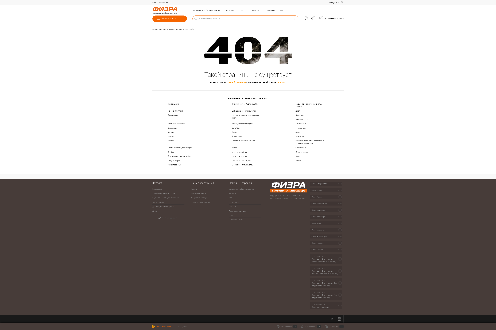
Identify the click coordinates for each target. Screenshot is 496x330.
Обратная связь (163, 326)
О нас (231, 215)
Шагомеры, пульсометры (242, 165)
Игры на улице (302, 152)
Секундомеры (174, 161)
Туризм (235, 148)
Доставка (271, 10)
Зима (298, 132)
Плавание (300, 136)
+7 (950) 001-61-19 (318, 256)
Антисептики (301, 124)
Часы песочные (174, 165)
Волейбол (236, 128)
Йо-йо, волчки (237, 136)
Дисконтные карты (236, 220)
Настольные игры (239, 156)
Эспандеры (173, 115)
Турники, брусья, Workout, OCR (245, 104)
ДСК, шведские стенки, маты (244, 111)
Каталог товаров (170, 19)
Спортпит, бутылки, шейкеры (244, 141)
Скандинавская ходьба (241, 161)
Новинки (194, 189)
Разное (171, 141)
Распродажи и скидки (199, 198)
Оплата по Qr (255, 10)
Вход (154, 3)
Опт (242, 10)
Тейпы (298, 161)
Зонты (171, 136)
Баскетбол (300, 115)
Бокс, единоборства (176, 124)
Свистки (299, 156)
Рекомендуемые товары (200, 202)
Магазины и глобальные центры (206, 10)
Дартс (298, 111)
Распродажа (173, 104)
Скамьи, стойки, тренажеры (180, 148)
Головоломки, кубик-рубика (180, 156)
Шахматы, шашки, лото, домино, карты (245, 116)
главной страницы (236, 82)
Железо (235, 132)
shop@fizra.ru (183, 326)
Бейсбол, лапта (302, 119)
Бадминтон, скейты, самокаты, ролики (309, 105)
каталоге (281, 82)
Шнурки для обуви (239, 152)
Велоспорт (172, 128)
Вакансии (230, 10)
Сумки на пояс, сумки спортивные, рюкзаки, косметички (310, 142)
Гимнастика (301, 128)
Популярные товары (198, 193)
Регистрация (163, 3)
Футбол (171, 152)
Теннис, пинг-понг (175, 111)
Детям (171, 132)
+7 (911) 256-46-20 (318, 304)
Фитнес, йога (301, 148)
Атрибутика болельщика (242, 124)
